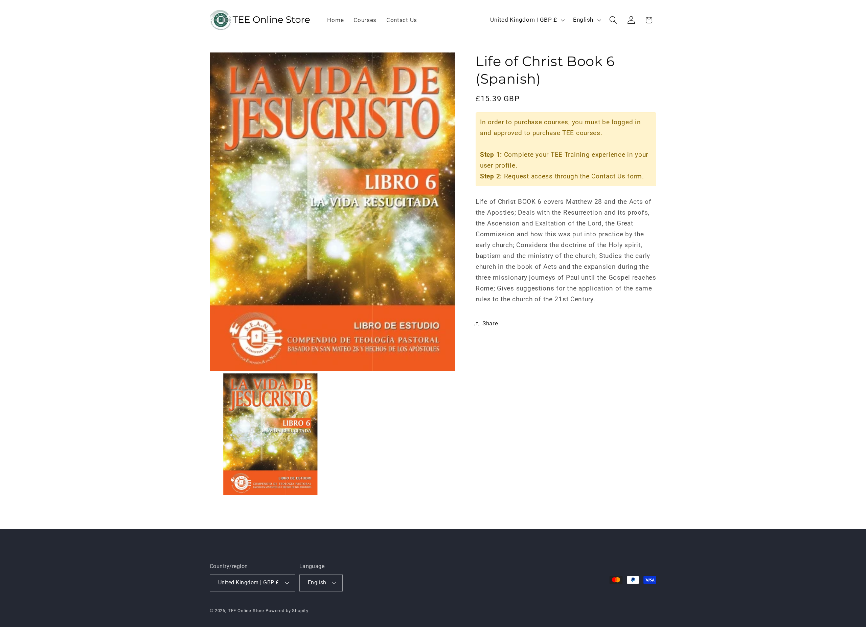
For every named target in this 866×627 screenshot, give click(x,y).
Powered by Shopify (287, 610)
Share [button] (490, 323)
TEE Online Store (246, 610)
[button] (613, 20)
